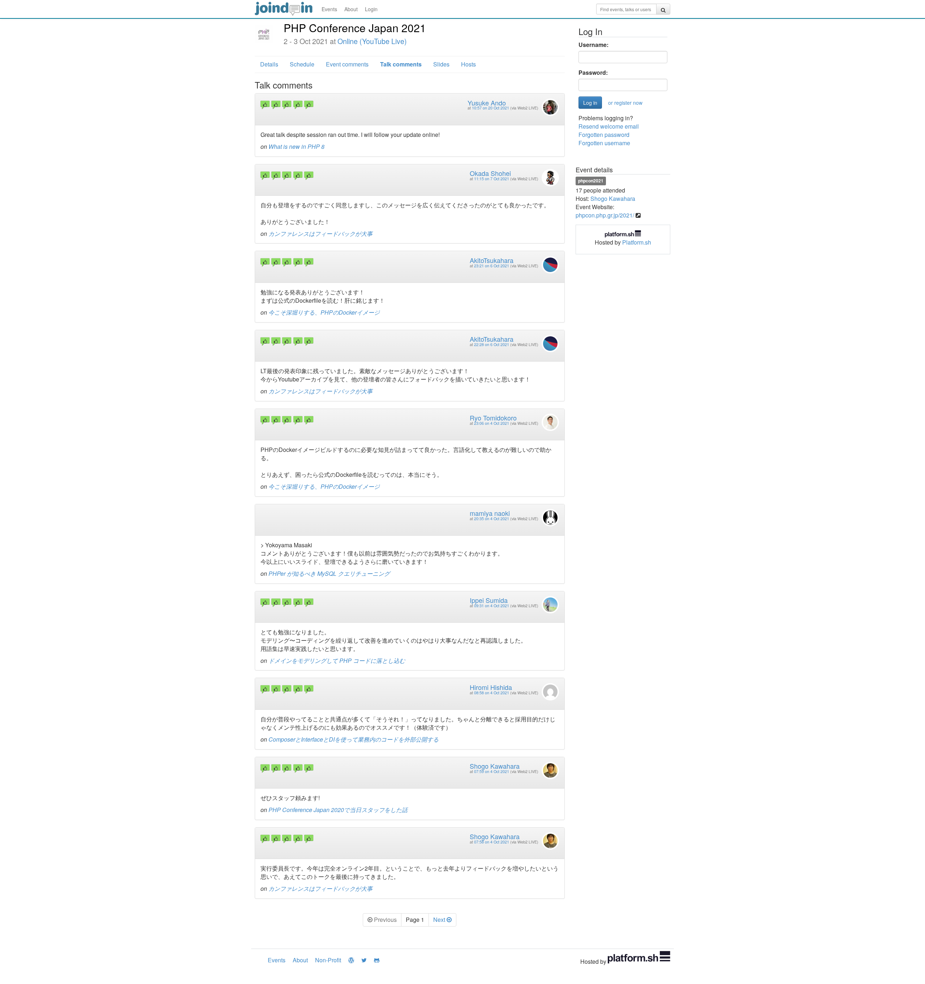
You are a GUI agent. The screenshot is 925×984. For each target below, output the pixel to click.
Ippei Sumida (489, 600)
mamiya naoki (490, 513)
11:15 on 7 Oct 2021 (491, 178)
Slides (441, 64)
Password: (593, 73)
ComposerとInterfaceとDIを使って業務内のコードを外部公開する (353, 739)
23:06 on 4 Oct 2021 (491, 423)
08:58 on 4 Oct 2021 (491, 692)
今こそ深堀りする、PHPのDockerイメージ (324, 312)
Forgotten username (604, 143)
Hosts (468, 64)
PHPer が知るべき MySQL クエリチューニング (329, 573)
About (351, 9)
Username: (593, 45)
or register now (625, 102)
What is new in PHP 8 (296, 146)
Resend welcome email (608, 126)
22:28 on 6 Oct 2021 (491, 344)
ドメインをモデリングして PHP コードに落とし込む (336, 660)
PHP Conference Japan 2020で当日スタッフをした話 (338, 810)
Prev (385, 919)
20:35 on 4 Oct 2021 (491, 518)
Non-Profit (328, 960)
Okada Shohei (490, 173)
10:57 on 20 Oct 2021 (490, 108)
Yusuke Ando (487, 102)
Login (371, 9)
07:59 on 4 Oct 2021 (491, 771)
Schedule (302, 64)
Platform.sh (636, 242)
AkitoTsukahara (491, 260)
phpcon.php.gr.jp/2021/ (605, 215)
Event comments (347, 64)
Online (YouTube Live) (372, 41)
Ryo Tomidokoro (493, 417)
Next (440, 919)
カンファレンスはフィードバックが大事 (320, 233)
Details (269, 64)
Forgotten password (603, 134)
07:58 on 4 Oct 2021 (491, 842)
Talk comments (401, 64)
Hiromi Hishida (491, 687)
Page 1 (415, 919)
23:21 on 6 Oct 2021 (491, 265)
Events (329, 9)
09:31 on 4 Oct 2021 (491, 605)
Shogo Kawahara (495, 766)
